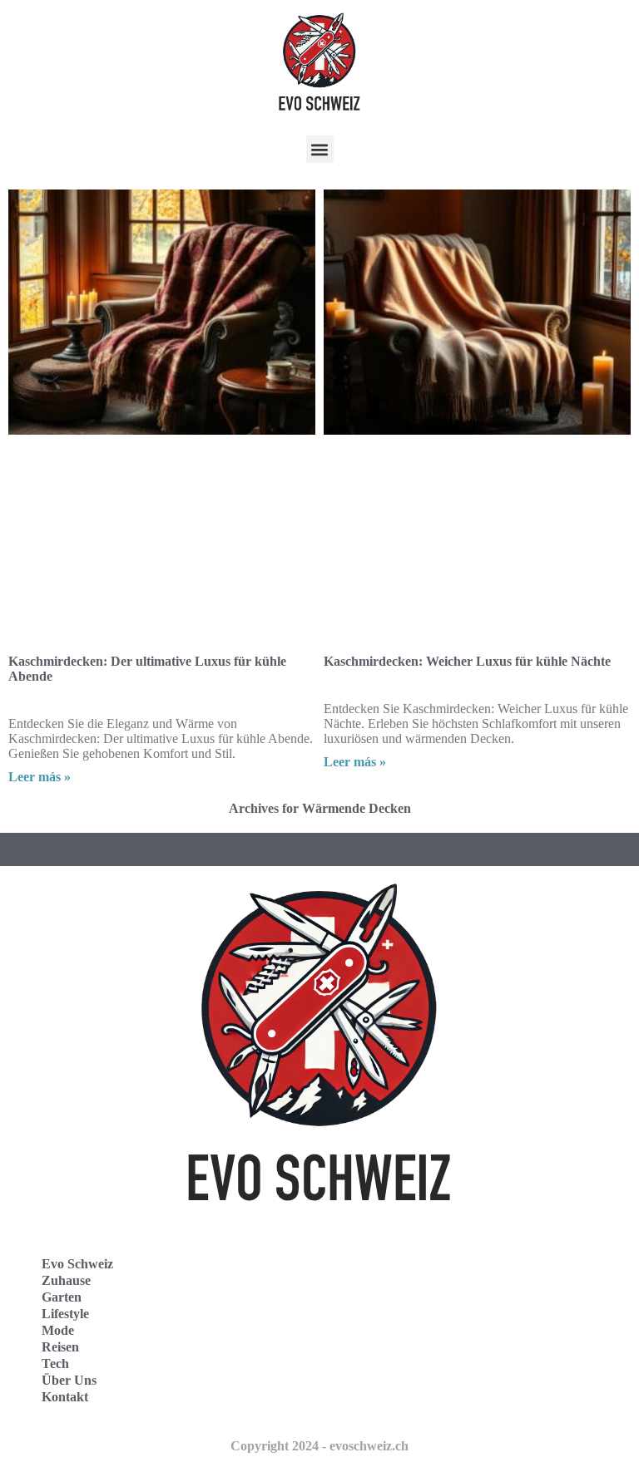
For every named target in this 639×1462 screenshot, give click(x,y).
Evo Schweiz (77, 1264)
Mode (58, 1330)
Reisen (60, 1347)
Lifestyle (65, 1314)
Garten (62, 1297)
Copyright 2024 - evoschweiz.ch (319, 1446)
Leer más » (39, 777)
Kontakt (65, 1397)
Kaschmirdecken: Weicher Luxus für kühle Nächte (467, 661)
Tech (55, 1363)
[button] (320, 149)
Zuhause (66, 1280)
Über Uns (69, 1380)
